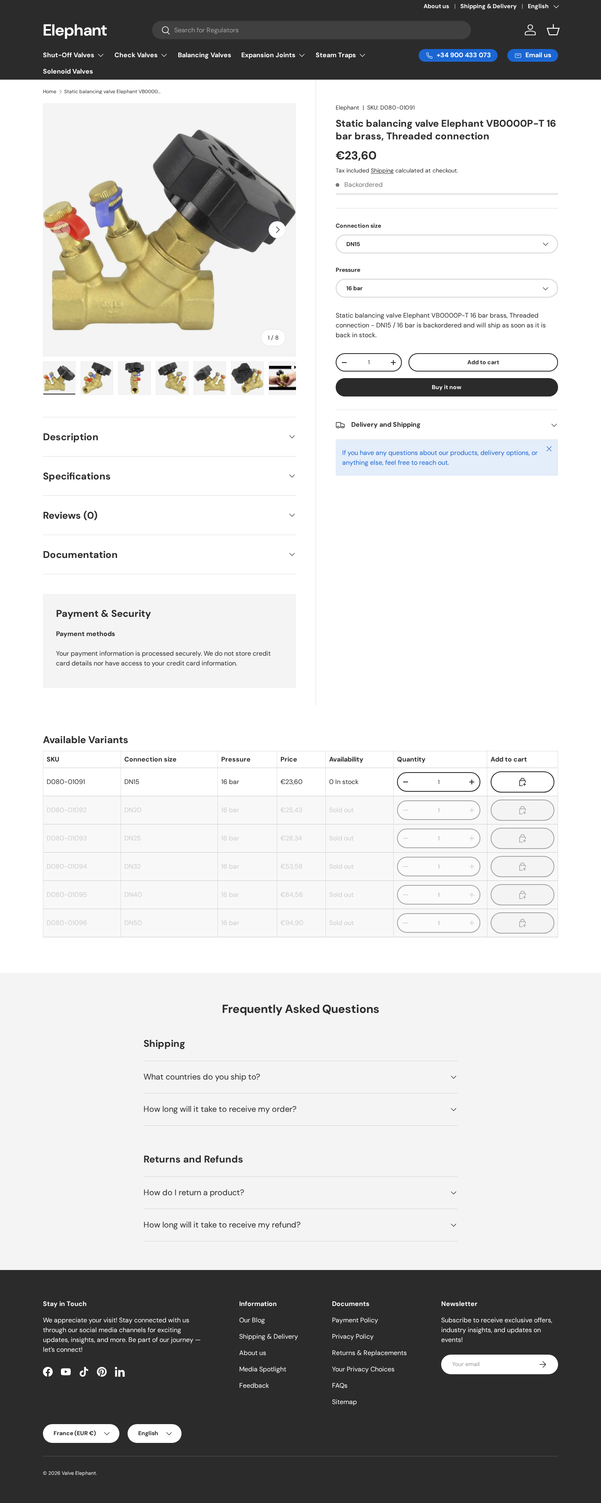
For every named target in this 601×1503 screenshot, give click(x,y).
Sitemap (344, 1402)
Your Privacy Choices (363, 1369)
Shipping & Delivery (488, 6)
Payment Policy (355, 1320)
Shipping (382, 170)
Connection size (358, 225)
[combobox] (311, 30)
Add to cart (483, 362)
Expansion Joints (268, 55)
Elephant (347, 107)
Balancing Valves (204, 55)
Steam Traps (336, 55)
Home (49, 91)
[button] (553, 30)
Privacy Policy (353, 1336)
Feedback (254, 1385)
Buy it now (447, 387)
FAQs (340, 1385)
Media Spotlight (262, 1369)
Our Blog (252, 1320)
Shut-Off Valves (68, 55)
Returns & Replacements (369, 1352)
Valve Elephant (79, 1473)
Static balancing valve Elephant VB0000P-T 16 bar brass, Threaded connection (113, 91)
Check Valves (136, 55)
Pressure (348, 269)
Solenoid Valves (68, 71)
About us (436, 6)
